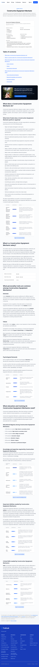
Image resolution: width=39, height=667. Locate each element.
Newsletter (13, 651)
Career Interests (4, 658)
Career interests (10, 64)
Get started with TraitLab (20, 96)
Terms (36, 663)
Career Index (13, 645)
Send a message (13, 620)
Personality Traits (4, 645)
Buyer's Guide (23, 649)
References (13, 658)
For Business (18, 2)
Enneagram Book (14, 649)
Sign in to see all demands (20, 400)
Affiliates (31, 638)
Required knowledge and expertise (14, 77)
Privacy (33, 663)
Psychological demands (12, 68)
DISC (21, 638)
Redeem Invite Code (34, 643)
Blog (11, 636)
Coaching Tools (14, 647)
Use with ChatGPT (14, 643)
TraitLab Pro (3, 638)
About (8, 2)
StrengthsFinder (23, 645)
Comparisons (3, 643)
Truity (21, 647)
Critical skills (9, 81)
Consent (29, 663)
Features (24, 2)
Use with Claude (14, 641)
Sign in (30, 2)
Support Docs (13, 656)
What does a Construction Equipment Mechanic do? (16, 55)
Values (8, 66)
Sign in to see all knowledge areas (19, 497)
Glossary (12, 638)
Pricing (12, 2)
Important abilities (11, 79)
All (20, 636)
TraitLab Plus (3, 636)
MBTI (21, 643)
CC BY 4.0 (23, 616)
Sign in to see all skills (19, 607)
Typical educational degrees (13, 75)
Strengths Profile (4, 656)
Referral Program (33, 645)
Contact (31, 641)
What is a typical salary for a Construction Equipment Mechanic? (19, 57)
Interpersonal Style (5, 654)
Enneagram (22, 641)
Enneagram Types (4, 649)
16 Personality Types (5, 647)
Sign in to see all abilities (19, 554)
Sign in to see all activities (19, 237)
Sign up (35, 2)
